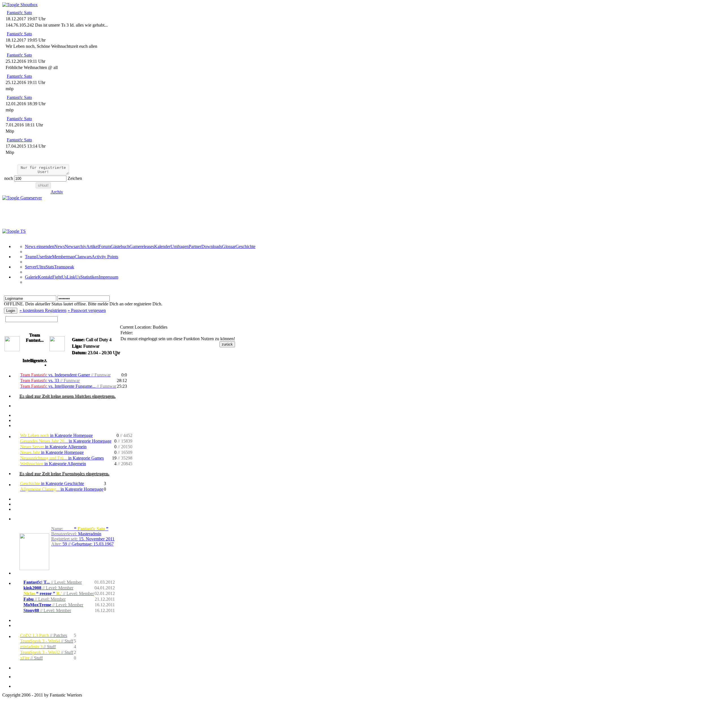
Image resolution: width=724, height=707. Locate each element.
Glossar (229, 246)
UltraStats (45, 266)
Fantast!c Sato (19, 12)
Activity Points (105, 256)
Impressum (108, 277)
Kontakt (45, 277)
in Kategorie (56, 435)
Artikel (92, 246)
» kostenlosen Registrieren (43, 310)
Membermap (63, 256)
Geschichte (245, 246)
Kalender (162, 246)
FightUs (59, 277)
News (59, 246)
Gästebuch (120, 246)
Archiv (57, 191)
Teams (30, 256)
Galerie (31, 277)
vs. (65, 374)
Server (30, 266)
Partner (195, 246)
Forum (105, 246)
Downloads (211, 246)
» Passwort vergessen (87, 310)
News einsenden (39, 246)
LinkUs (73, 277)
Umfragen (180, 246)
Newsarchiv (75, 246)
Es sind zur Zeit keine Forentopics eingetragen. (64, 473)
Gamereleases (142, 246)
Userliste (44, 256)
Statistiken (89, 277)
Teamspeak (64, 266)
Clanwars (83, 256)
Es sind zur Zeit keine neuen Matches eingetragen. (67, 396)
